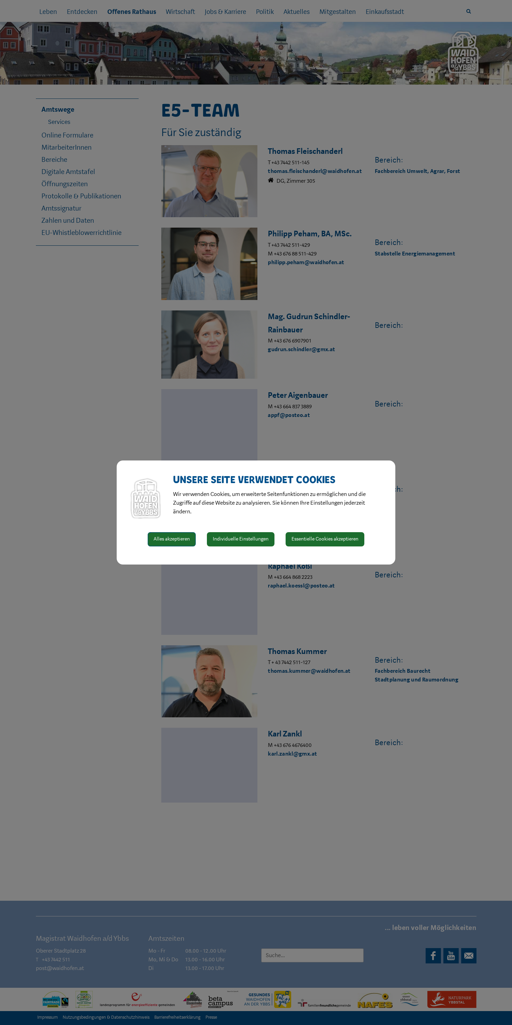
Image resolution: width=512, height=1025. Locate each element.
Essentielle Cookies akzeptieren (325, 539)
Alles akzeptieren (172, 539)
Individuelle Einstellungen (241, 539)
